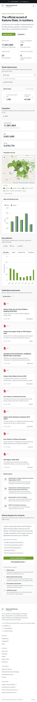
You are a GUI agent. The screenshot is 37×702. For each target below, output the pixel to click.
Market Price (5, 659)
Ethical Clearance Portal (8, 692)
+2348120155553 (7, 631)
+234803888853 (14, 1)
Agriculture (5, 651)
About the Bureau (7, 669)
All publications (7, 296)
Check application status (18, 561)
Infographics (5, 641)
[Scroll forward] (32, 97)
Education (4, 654)
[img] (18, 169)
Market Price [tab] (21, 252)
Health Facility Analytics (8, 684)
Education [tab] (6, 252)
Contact (4, 677)
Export (6, 116)
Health (3, 656)
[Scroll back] (4, 97)
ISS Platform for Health (8, 687)
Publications (21, 34)
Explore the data (7, 34)
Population (5, 662)
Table (12, 246)
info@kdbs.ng (25, 1)
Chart (6, 246)
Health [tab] (13, 252)
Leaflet (16, 182)
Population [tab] (31, 252)
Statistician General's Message (10, 672)
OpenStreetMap (24, 182)
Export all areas (9, 82)
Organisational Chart (7, 674)
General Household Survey (9, 690)
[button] (4, 157)
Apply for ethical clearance (17, 558)
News (3, 644)
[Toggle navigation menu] (33, 6)
